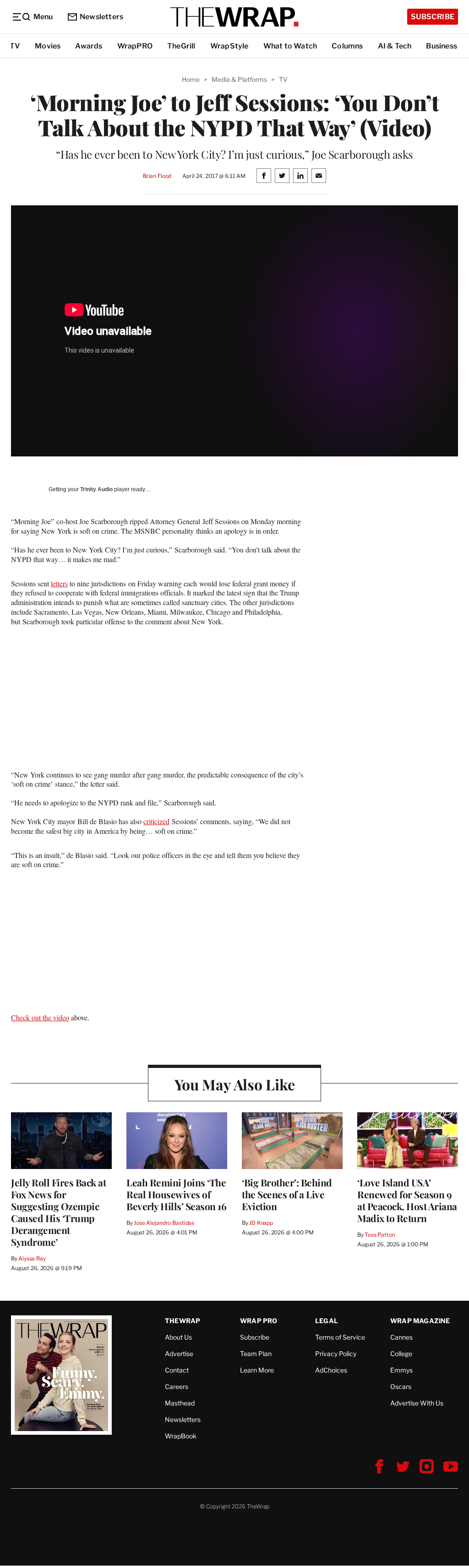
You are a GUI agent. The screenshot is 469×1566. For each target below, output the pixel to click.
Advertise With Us (416, 1403)
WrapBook (180, 1436)
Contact (177, 1370)
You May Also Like (235, 1084)
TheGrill (181, 46)
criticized (156, 821)
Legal (326, 1321)
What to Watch (290, 46)
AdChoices (331, 1370)
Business (441, 46)
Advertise (179, 1353)
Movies (47, 46)
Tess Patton (380, 1234)
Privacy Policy (335, 1353)
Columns (347, 46)
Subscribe (432, 16)
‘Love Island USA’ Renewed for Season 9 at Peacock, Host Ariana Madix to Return (407, 1200)
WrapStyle (229, 46)
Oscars (400, 1386)
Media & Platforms (239, 79)
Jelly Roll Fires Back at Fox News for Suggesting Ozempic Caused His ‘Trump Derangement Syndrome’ (58, 1212)
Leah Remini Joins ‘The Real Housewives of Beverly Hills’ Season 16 (176, 1194)
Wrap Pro (259, 1321)
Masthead (180, 1403)
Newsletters (101, 16)
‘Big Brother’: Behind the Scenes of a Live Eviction (287, 1194)
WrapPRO (135, 46)
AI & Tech (395, 46)
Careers (176, 1386)
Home (191, 79)
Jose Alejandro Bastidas (164, 1222)
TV (15, 46)
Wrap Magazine (420, 1321)
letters (59, 583)
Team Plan (256, 1353)
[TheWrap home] (234, 17)
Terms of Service (340, 1337)
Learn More (257, 1370)
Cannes (401, 1337)
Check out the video (40, 1017)
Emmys (401, 1370)
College (401, 1353)
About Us (178, 1337)
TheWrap (182, 1321)
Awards (88, 46)
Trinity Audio (96, 489)
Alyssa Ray (32, 1258)
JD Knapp (261, 1222)
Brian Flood (157, 175)
